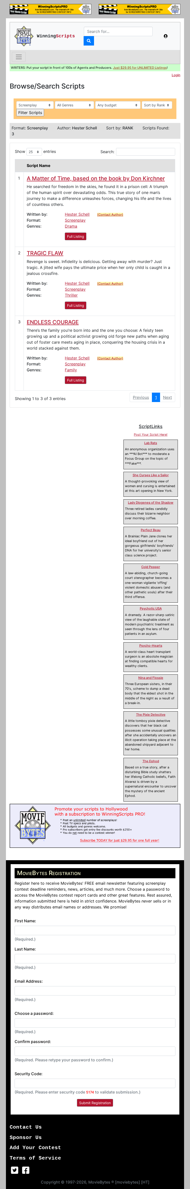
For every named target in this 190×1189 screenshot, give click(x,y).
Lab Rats (150, 443)
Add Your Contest (35, 1148)
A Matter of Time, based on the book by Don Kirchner (96, 178)
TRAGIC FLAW (45, 253)
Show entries (35, 151)
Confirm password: (33, 1041)
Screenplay (75, 220)
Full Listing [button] (75, 236)
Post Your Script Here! (150, 434)
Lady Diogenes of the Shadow (150, 502)
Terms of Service (35, 1158)
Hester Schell (77, 214)
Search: (107, 151)
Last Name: (25, 949)
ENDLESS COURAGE (53, 322)
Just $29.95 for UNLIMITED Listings (140, 68)
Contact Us (26, 1127)
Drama (71, 226)
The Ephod (150, 761)
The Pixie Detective (151, 714)
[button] (165, 36)
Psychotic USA (151, 608)
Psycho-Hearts (150, 645)
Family (71, 369)
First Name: (25, 920)
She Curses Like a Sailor (151, 475)
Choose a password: (34, 1013)
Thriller (71, 295)
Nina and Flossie (150, 678)
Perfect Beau (151, 530)
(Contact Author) (110, 214)
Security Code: (29, 1073)
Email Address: (29, 981)
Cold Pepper (150, 567)
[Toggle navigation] (19, 57)
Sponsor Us (26, 1138)
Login (176, 75)
